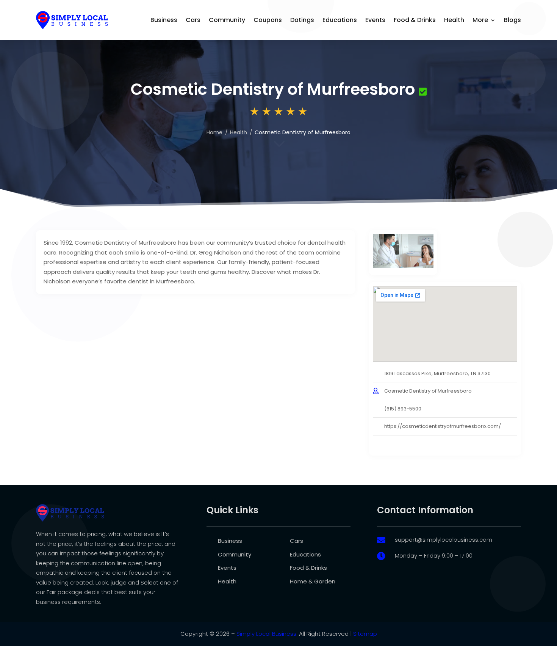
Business (163, 20)
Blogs (512, 20)
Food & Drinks (415, 20)
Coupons (267, 20)
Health (454, 20)
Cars (193, 20)
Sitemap (365, 634)
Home (214, 132)
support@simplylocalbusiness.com (443, 540)
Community (227, 20)
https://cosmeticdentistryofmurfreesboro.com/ (442, 426)
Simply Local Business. (266, 634)
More (480, 20)
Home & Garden (312, 581)
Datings (302, 20)
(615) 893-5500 (402, 408)
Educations (339, 20)
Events (375, 20)
